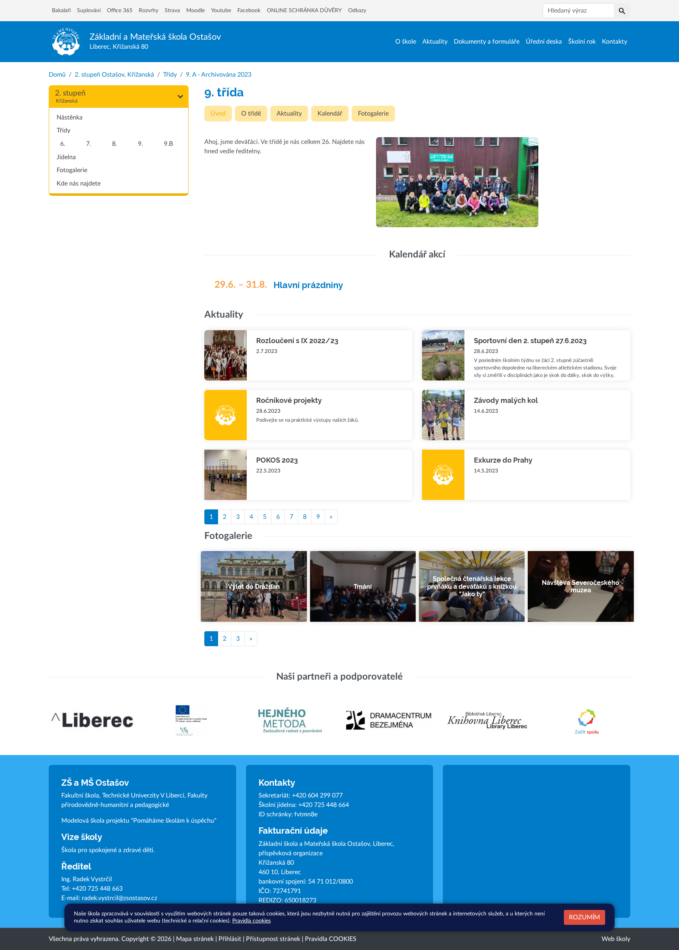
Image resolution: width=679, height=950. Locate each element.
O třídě (251, 113)
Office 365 (119, 10)
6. (62, 144)
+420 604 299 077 (317, 795)
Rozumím (584, 917)
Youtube (221, 10)
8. (114, 144)
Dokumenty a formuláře (486, 42)
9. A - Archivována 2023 (218, 75)
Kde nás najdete (79, 183)
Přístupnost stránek (273, 939)
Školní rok (582, 42)
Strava (172, 10)
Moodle (195, 10)
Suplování (89, 10)
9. (140, 144)
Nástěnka (70, 117)
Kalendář (329, 113)
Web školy (616, 939)
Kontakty (614, 42)
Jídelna (66, 157)
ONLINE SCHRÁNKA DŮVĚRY (304, 10)
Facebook (249, 10)
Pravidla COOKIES (330, 939)
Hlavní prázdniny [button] (308, 285)
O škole (405, 42)
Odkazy (357, 10)
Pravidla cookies (251, 921)
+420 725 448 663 (97, 889)
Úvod (218, 113)
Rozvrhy (148, 10)
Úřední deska (544, 42)
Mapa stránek (195, 939)
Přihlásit (229, 939)
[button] (622, 10)
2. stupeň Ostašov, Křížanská (114, 75)
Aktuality (435, 42)
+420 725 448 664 (323, 805)
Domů (57, 75)
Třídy (170, 75)
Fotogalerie (72, 170)
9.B (168, 144)
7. (88, 144)
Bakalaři (61, 10)
